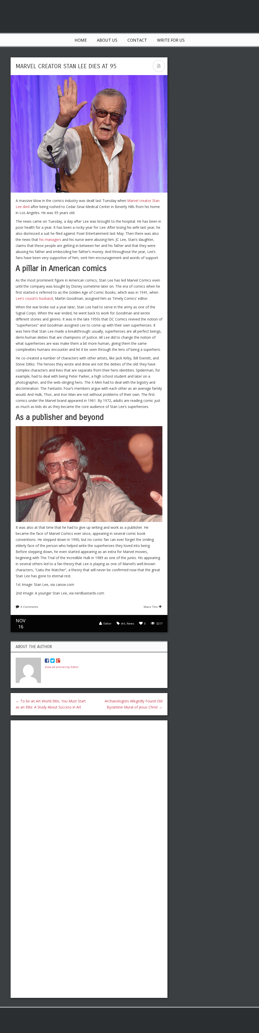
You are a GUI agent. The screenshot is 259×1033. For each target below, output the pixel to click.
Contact (137, 40)
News (130, 623)
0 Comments (29, 607)
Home (81, 40)
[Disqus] (89, 789)
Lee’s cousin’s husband (34, 298)
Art (123, 623)
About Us (107, 40)
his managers (50, 239)
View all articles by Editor (62, 667)
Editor (107, 623)
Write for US (171, 40)
